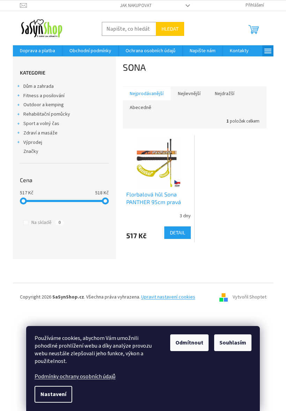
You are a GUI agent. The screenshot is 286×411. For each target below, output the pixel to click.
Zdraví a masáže (40, 133)
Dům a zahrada (38, 86)
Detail (177, 232)
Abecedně (140, 107)
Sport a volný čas (41, 123)
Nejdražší (224, 93)
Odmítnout (189, 343)
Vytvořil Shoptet (249, 297)
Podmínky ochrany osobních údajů (75, 376)
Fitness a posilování (44, 95)
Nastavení (53, 394)
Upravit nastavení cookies (168, 297)
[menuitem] (37, 50)
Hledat (170, 29)
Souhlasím (232, 343)
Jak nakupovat (136, 5)
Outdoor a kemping (43, 104)
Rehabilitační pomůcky (46, 114)
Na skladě (46, 222)
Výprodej (32, 142)
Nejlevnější (189, 93)
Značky (30, 151)
